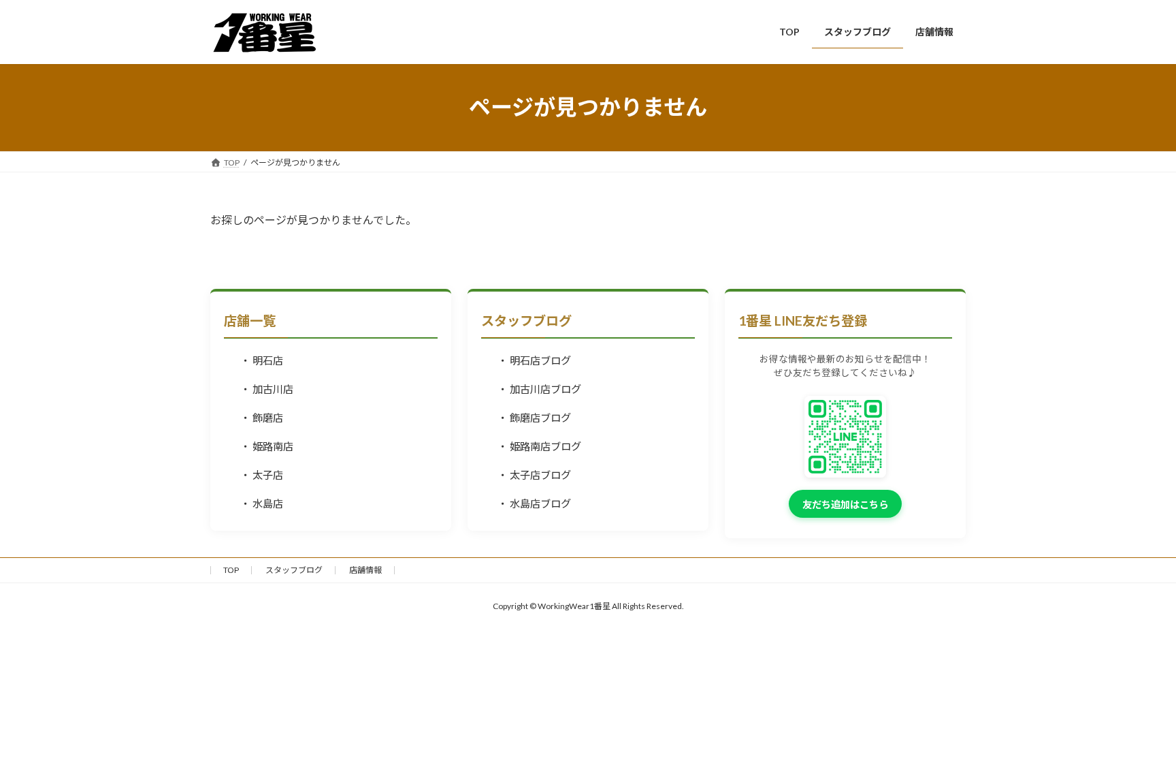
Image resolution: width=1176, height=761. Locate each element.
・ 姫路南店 (266, 446)
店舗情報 (365, 570)
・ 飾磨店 (261, 417)
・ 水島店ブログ (534, 503)
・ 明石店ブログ (534, 360)
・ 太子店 (261, 475)
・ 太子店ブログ (534, 475)
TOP (231, 570)
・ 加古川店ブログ (539, 389)
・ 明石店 (261, 360)
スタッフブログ (294, 570)
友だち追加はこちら (845, 504)
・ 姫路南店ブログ (539, 446)
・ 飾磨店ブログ (534, 417)
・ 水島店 (261, 503)
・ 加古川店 (266, 389)
